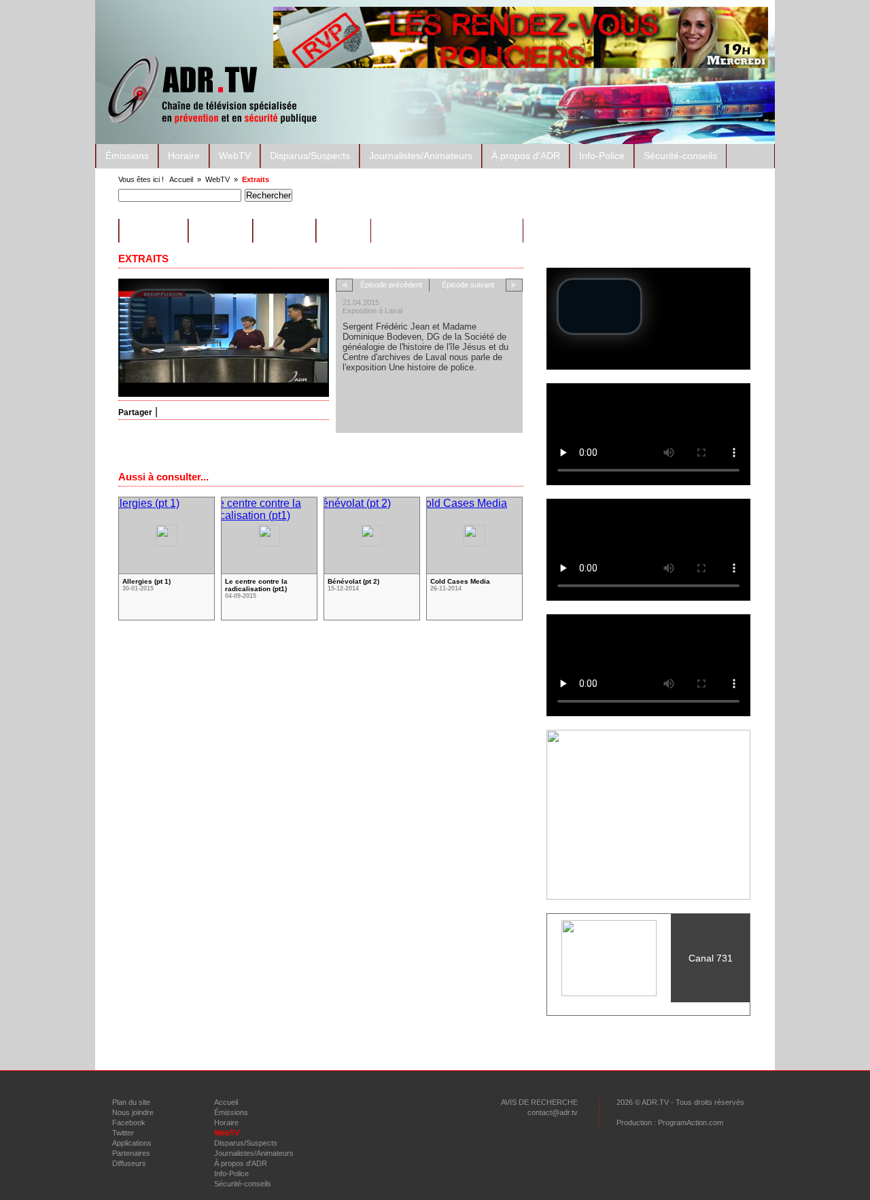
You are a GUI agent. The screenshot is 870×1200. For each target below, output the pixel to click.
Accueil (181, 179)
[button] (171, 317)
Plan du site (131, 1102)
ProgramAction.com (690, 1122)
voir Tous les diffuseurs (648, 1008)
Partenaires (131, 1153)
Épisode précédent (391, 285)
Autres (344, 231)
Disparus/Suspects (310, 155)
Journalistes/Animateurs (420, 155)
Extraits (255, 179)
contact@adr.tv (552, 1112)
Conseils (220, 231)
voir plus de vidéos (321, 649)
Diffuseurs (129, 1163)
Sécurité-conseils (680, 155)
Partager (135, 412)
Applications (132, 1143)
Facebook (128, 1122)
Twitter (123, 1133)
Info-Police (602, 155)
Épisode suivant (468, 285)
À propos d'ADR (525, 155)
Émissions (127, 155)
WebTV (235, 155)
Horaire (184, 155)
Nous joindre (133, 1112)
